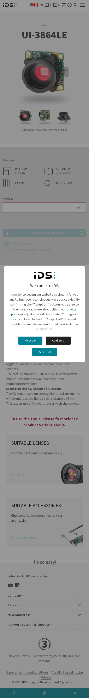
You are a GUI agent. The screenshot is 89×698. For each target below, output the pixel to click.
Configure (58, 341)
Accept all (44, 352)
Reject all (30, 341)
